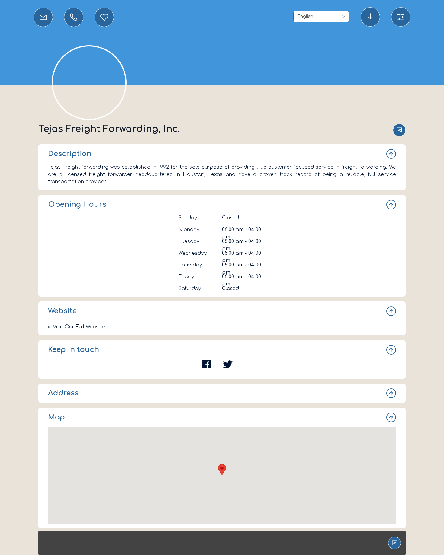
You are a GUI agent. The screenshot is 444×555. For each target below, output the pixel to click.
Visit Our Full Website (79, 327)
